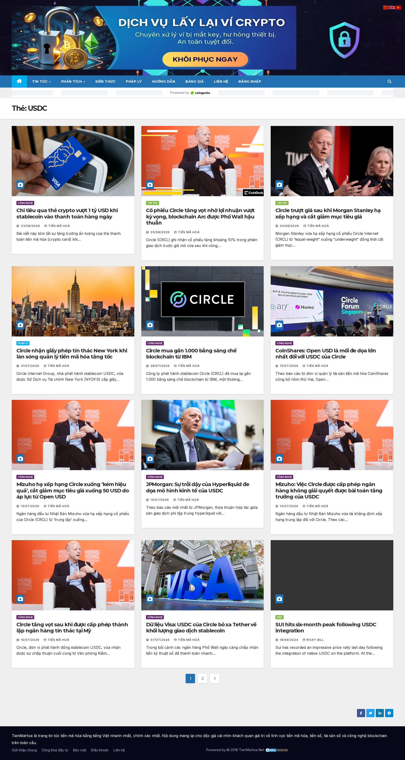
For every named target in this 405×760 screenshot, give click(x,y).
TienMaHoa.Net (251, 750)
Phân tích (72, 81)
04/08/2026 (290, 226)
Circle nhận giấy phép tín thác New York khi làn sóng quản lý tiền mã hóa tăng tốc (71, 353)
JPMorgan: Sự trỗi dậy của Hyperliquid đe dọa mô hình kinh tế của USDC (197, 487)
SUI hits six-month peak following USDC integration (325, 627)
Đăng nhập (250, 81)
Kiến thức (105, 81)
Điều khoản (100, 750)
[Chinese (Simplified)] (386, 7)
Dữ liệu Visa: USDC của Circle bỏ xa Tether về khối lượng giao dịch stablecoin (201, 627)
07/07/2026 (160, 640)
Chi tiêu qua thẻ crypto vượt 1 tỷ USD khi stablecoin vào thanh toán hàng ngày (67, 213)
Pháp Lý (134, 81)
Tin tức (40, 81)
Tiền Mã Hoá (59, 226)
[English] (392, 7)
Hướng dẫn (163, 81)
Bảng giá (194, 81)
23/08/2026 (31, 226)
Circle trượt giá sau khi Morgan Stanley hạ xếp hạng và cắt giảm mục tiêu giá (328, 213)
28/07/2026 (160, 366)
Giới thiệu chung (24, 750)
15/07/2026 (289, 366)
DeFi (279, 617)
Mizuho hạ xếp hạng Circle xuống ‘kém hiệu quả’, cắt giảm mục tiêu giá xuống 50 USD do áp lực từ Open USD (72, 490)
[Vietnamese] (398, 7)
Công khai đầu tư (54, 750)
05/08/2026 (160, 232)
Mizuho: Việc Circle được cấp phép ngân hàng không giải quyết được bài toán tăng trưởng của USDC (328, 490)
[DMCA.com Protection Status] (277, 750)
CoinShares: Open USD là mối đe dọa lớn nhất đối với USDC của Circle (325, 353)
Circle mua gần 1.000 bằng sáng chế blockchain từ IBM (191, 353)
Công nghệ (25, 203)
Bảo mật (79, 750)
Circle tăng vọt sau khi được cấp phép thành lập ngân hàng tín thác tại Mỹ (72, 627)
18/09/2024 (289, 640)
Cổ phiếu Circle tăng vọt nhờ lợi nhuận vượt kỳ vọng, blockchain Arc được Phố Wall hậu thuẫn (200, 216)
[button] (389, 81)
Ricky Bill (315, 640)
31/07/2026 (30, 366)
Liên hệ (221, 81)
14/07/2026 (160, 500)
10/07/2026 (30, 640)
